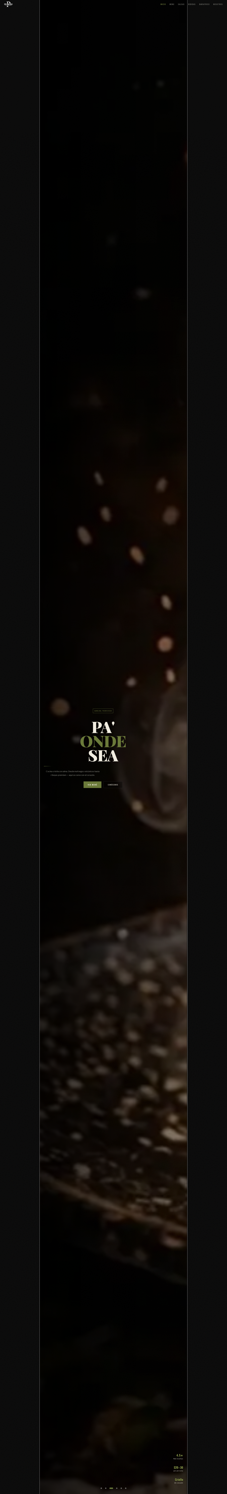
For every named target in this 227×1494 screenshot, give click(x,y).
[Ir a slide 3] (112, 1488)
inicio (163, 4)
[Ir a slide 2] (107, 1488)
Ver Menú (92, 784)
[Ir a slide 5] (121, 1488)
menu (172, 4)
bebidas (192, 4)
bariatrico (204, 4)
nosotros (218, 4)
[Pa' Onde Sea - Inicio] (8, 4)
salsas (181, 4)
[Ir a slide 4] (116, 1488)
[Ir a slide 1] (102, 1488)
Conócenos (113, 784)
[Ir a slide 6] (125, 1488)
